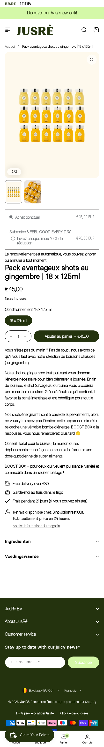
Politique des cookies (73, 713)
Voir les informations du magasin (36, 526)
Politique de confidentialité (35, 713)
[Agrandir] (52, 115)
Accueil (10, 46)
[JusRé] (35, 29)
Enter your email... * (25, 662)
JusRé (24, 702)
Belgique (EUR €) (41, 690)
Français (70, 690)
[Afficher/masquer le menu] (7, 29)
